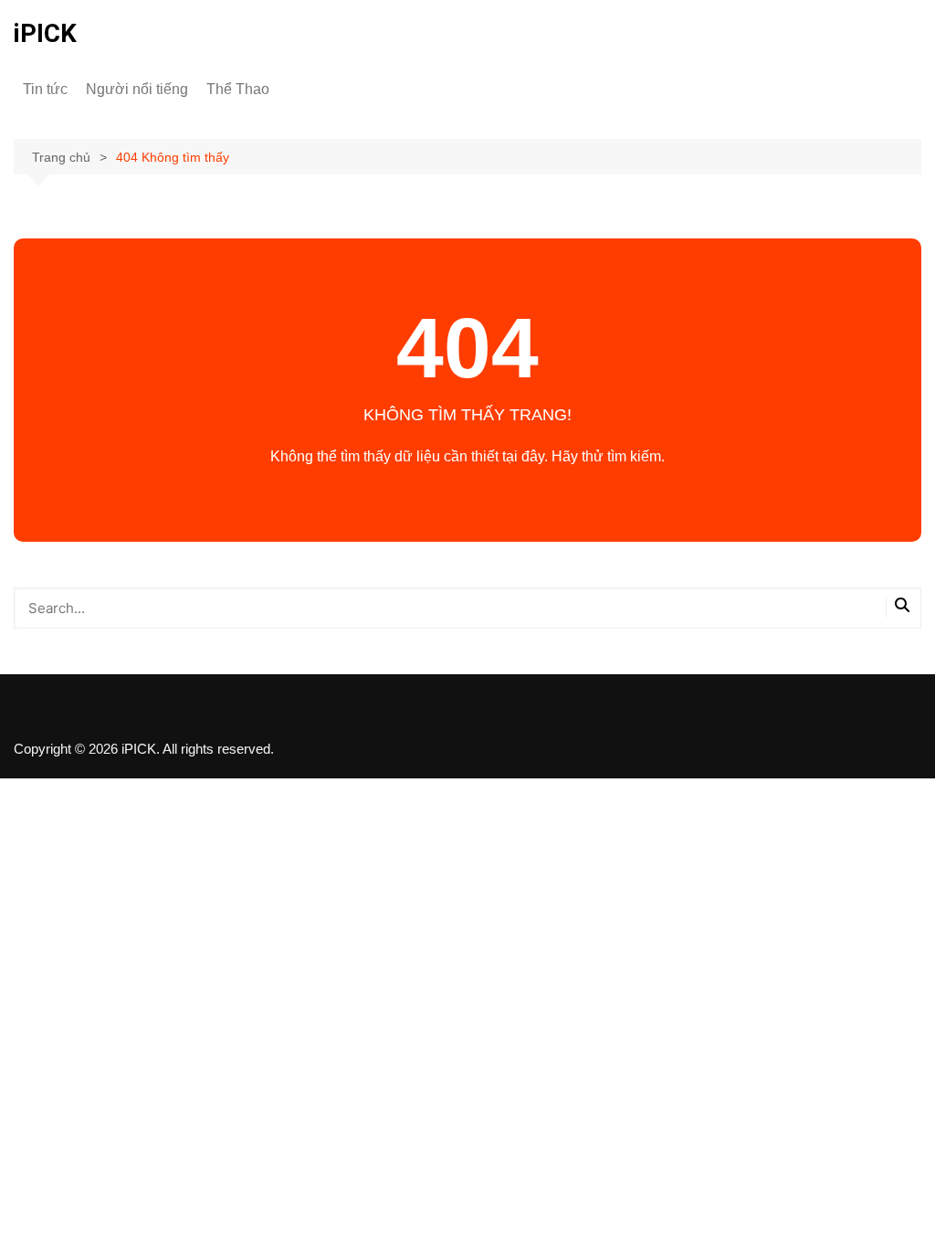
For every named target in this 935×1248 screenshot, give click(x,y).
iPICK (45, 33)
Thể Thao (237, 89)
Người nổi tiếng (137, 89)
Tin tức (45, 89)
